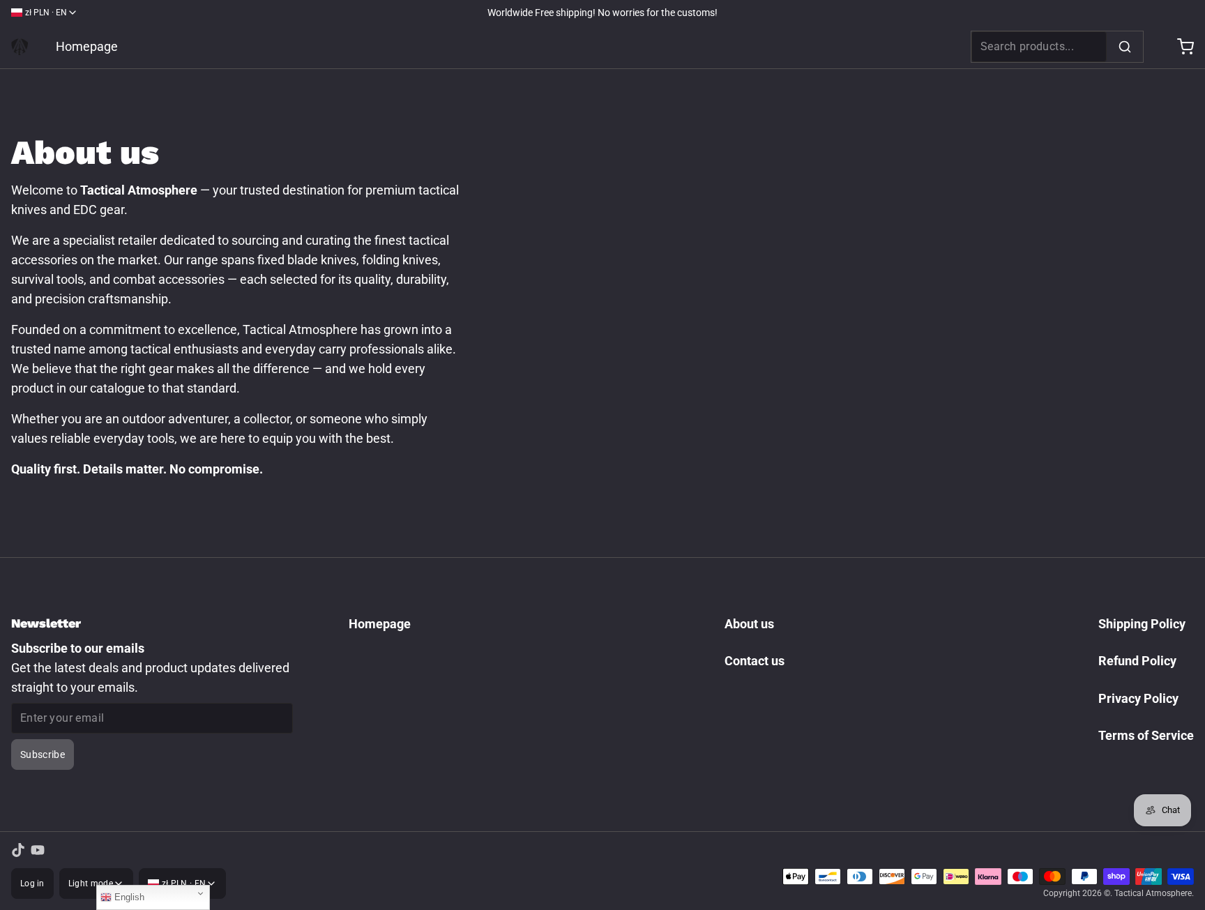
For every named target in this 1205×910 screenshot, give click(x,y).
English (128, 897)
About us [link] (749, 623)
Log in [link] (32, 883)
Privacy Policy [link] (1138, 698)
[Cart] (1180, 46)
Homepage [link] (87, 46)
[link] (19, 46)
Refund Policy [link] (1137, 660)
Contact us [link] (755, 660)
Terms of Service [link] (1146, 735)
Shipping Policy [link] (1141, 623)
